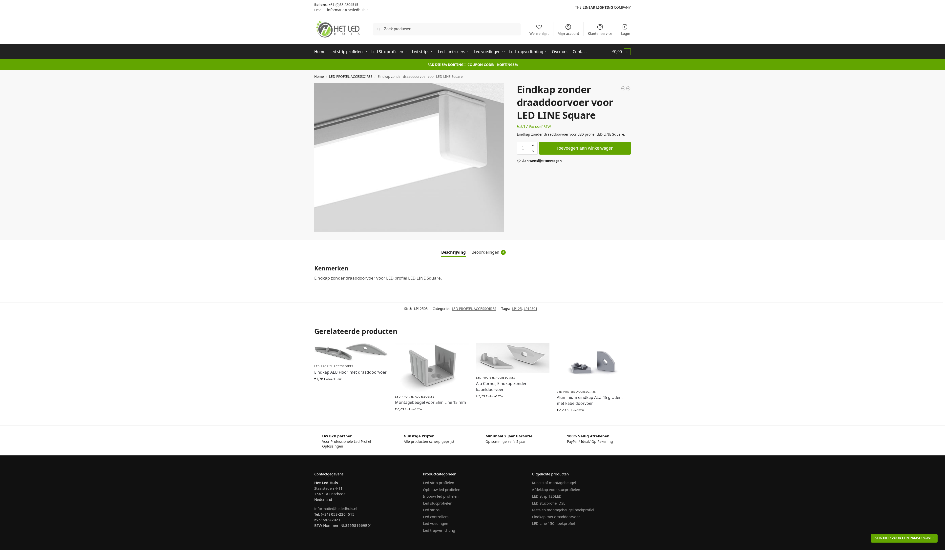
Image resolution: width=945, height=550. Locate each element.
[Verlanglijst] (380, 350)
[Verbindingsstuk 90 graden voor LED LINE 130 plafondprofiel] (628, 88)
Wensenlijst (539, 33)
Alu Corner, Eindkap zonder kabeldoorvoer (501, 386)
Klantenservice (600, 33)
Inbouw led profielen (441, 496)
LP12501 (530, 308)
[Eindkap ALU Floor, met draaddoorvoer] (351, 352)
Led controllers (435, 516)
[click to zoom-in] (409, 157)
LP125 (517, 308)
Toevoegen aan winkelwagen (584, 148)
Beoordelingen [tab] (488, 252)
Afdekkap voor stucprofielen (556, 489)
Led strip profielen (438, 482)
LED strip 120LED (547, 496)
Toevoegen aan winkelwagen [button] (351, 389)
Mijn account (568, 33)
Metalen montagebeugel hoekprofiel (563, 509)
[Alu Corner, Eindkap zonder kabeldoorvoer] (512, 358)
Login (625, 33)
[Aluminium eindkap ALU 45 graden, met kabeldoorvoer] (593, 365)
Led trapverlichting (439, 530)
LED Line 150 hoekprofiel (553, 523)
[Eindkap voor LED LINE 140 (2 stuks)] (623, 88)
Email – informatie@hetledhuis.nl (342, 9)
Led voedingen (435, 523)
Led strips (431, 509)
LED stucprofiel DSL (548, 503)
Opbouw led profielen (441, 489)
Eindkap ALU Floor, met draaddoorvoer (350, 372)
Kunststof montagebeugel (554, 482)
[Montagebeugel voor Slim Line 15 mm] (431, 367)
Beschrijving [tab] (453, 252)
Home (319, 76)
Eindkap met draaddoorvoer (556, 516)
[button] (621, 51)
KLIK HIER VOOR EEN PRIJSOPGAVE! (904, 538)
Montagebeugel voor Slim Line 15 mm (430, 402)
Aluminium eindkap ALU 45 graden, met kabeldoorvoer (590, 400)
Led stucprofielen (437, 503)
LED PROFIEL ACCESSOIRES (350, 76)
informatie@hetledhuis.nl (335, 508)
